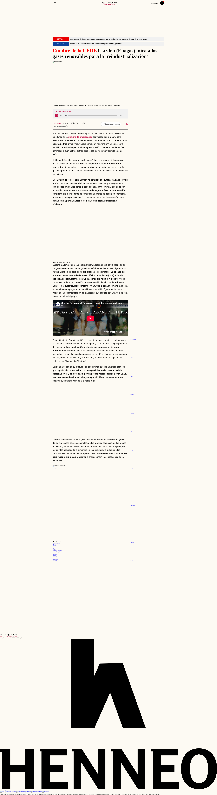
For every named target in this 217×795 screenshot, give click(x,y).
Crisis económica (56, 543)
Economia (55, 556)
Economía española (57, 551)
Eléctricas (55, 560)
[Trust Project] (58, 465)
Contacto (63, 790)
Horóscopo (133, 339)
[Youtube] (36, 791)
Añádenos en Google (112, 124)
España (54, 547)
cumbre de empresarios (80, 137)
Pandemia (55, 554)
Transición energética (57, 550)
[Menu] (54, 3)
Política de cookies (29, 790)
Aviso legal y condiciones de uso (7, 790)
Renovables (55, 559)
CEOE (54, 544)
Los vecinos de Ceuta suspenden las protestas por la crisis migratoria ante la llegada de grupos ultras (108, 39)
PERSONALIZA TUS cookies (46, 790)
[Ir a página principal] (108, 3)
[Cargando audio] (56, 115)
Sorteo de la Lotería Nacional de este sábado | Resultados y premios (95, 43)
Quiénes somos (68, 790)
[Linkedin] (28, 791)
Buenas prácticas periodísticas (79, 790)
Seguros (54, 545)
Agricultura (55, 548)
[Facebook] (11, 791)
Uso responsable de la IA (91, 790)
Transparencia (36, 790)
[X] (3, 791)
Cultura (54, 558)
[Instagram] (21, 791)
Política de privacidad (20, 790)
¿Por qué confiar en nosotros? (59, 468)
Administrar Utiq (57, 790)
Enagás (54, 549)
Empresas (57, 123)
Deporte (54, 555)
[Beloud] (45, 791)
